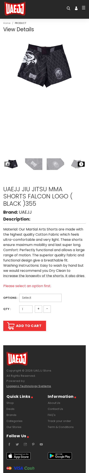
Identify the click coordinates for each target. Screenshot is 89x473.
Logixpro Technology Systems (28, 386)
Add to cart (29, 325)
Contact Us (55, 409)
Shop (10, 403)
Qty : (7, 309)
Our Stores (13, 427)
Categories (14, 421)
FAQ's (52, 415)
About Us (54, 403)
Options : (10, 297)
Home (6, 23)
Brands (11, 415)
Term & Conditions (61, 427)
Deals (10, 409)
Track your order (59, 421)
